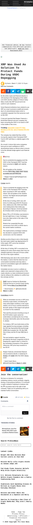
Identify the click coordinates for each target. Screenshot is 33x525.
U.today (3, 183)
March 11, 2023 (8, 179)
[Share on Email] (27, 91)
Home (13, 512)
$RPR (10, 171)
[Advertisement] (16, 25)
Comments (7, 86)
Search (18, 520)
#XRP (13, 356)
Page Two (21, 512)
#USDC (5, 356)
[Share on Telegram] (18, 91)
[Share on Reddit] (3, 91)
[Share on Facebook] (8, 91)
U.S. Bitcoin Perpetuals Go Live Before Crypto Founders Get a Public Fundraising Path (16, 477)
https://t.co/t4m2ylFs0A (19, 285)
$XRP (16, 164)
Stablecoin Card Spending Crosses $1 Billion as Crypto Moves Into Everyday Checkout (16, 486)
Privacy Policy (18, 514)
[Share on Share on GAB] (23, 91)
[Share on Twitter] (13, 91)
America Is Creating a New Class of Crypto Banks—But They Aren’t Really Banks (16, 501)
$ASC (14, 171)
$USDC (26, 171)
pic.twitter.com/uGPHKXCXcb (12, 173)
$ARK (17, 171)
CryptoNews (4, 295)
